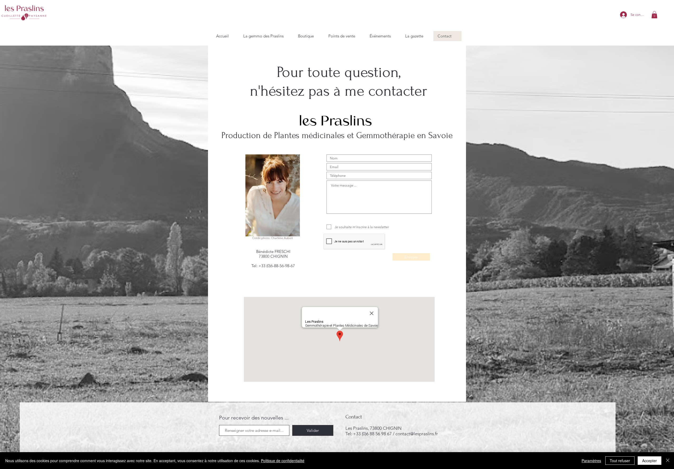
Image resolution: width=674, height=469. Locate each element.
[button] (654, 14)
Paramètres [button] (591, 460)
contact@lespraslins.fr (416, 433)
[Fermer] (668, 460)
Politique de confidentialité (282, 460)
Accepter (649, 460)
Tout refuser (620, 460)
